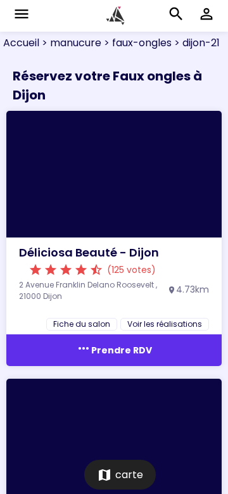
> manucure (70, 42)
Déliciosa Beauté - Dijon (89, 252)
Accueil (21, 42)
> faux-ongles (136, 42)
